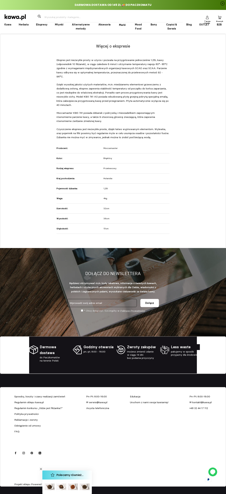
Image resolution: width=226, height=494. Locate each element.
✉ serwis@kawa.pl (96, 402)
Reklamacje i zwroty (26, 419)
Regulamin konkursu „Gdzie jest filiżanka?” (38, 408)
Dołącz (149, 303)
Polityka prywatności (26, 414)
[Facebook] (15, 453)
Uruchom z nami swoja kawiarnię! (149, 402)
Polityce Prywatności (132, 310)
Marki (122, 25)
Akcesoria (104, 24)
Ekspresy (41, 24)
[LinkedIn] (40, 453)
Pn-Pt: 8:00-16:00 (96, 396)
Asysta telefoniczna (97, 408)
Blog (189, 24)
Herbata (24, 24)
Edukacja (135, 396)
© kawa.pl (19, 479)
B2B (219, 24)
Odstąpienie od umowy (27, 425)
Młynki (59, 24)
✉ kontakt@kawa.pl (200, 402)
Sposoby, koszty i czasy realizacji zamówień (39, 396)
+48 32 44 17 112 (198, 408)
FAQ (16, 431)
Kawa (7, 24)
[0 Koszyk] (219, 17)
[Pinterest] (32, 453)
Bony (154, 24)
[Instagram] (23, 453)
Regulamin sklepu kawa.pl (29, 402)
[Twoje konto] (207, 17)
